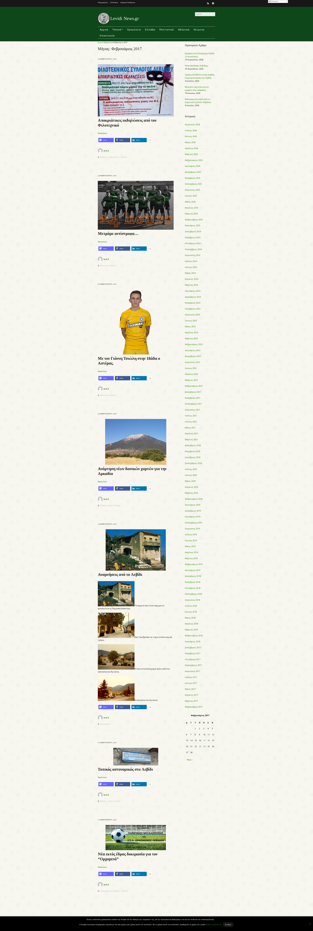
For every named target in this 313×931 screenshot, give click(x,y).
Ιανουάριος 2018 (192, 641)
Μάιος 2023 (190, 326)
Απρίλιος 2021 (191, 433)
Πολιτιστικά (166, 29)
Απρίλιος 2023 (191, 332)
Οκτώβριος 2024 (192, 243)
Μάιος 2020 (190, 481)
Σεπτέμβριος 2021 (193, 403)
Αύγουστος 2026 (192, 124)
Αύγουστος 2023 (192, 314)
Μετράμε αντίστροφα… (118, 233)
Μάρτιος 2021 (191, 439)
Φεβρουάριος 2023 (194, 344)
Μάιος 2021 (190, 427)
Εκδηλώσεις (114, 157)
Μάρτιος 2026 (191, 154)
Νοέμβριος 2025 (192, 178)
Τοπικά (116, 29)
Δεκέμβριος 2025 (193, 172)
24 (204, 746)
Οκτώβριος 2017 (192, 659)
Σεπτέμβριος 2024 (193, 249)
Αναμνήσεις (105, 724)
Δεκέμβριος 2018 (193, 576)
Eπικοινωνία (107, 35)
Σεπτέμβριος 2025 (193, 184)
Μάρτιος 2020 (191, 493)
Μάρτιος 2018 (191, 629)
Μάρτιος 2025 (191, 213)
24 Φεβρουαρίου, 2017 (107, 59)
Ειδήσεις (104, 157)
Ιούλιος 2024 (191, 261)
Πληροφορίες (103, 2)
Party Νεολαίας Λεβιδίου (196, 65)
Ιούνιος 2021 (191, 421)
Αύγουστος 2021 (192, 409)
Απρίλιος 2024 (191, 279)
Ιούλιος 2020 (191, 469)
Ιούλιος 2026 (191, 130)
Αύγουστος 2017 (192, 671)
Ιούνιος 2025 (191, 195)
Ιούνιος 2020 (191, 475)
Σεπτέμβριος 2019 (193, 522)
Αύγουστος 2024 (192, 255)
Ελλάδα (150, 29)
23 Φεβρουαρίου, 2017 (107, 284)
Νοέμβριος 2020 (192, 451)
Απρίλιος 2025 (191, 207)
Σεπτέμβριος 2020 (193, 463)
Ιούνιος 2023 (191, 320)
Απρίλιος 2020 (191, 487)
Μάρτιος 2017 (191, 701)
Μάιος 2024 (190, 273)
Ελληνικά (274, 1)
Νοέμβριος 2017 (192, 653)
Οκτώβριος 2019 (192, 516)
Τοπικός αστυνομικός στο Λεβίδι (125, 769)
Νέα (111, 505)
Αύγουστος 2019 (192, 528)
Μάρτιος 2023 (191, 338)
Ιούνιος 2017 (191, 683)
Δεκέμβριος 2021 (193, 392)
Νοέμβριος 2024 (192, 237)
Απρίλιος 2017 (191, 695)
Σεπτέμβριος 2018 (193, 594)
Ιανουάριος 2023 (192, 350)
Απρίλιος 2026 (191, 148)
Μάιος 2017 (190, 689)
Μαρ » (189, 759)
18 (208, 740)
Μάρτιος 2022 (191, 380)
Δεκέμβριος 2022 (193, 356)
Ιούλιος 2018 (191, 605)
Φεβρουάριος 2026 (194, 160)
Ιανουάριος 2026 (192, 166)
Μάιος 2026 (190, 142)
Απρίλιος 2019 (191, 552)
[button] (106, 140)
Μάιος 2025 (190, 201)
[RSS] (209, 3)
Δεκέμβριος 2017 (193, 647)
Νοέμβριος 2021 (192, 398)
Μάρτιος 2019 (191, 558)
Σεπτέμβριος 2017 (193, 665)
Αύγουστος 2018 (192, 600)
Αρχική (104, 29)
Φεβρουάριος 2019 (194, 564)
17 (204, 740)
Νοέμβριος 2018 (192, 582)
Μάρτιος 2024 (191, 285)
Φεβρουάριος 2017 (194, 706)
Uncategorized (105, 891)
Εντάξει (228, 924)
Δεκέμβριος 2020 (193, 445)
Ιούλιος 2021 (191, 415)
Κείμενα (199, 29)
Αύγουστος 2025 (192, 190)
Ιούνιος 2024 (191, 267)
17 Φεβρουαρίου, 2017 (107, 743)
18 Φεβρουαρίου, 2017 (107, 524)
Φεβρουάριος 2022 (194, 386)
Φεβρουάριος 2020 (194, 499)
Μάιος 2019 (190, 546)
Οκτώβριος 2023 (192, 308)
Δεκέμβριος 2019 (193, 510)
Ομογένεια (134, 29)
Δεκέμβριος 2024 (193, 231)
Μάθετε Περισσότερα (214, 924)
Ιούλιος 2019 (191, 534)
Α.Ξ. (107, 151)
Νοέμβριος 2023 (192, 302)
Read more (102, 133)
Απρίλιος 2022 (191, 374)
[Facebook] (213, 3)
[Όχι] (310, 923)
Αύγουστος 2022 (192, 362)
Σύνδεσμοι (114, 2)
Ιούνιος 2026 (191, 136)
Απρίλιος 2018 (191, 623)
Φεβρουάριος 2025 (194, 219)
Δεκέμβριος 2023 (193, 297)
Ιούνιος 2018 (191, 611)
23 (200, 746)
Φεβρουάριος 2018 (194, 635)
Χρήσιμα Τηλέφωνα (127, 2)
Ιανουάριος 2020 (192, 504)
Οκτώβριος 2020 (192, 457)
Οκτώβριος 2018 (192, 588)
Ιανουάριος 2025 (192, 225)
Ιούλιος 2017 (191, 677)
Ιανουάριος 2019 (192, 570)
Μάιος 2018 (190, 617)
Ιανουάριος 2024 (192, 291)
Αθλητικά (184, 29)
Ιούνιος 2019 (191, 540)
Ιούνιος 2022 (191, 368)
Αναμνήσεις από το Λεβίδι (120, 574)
